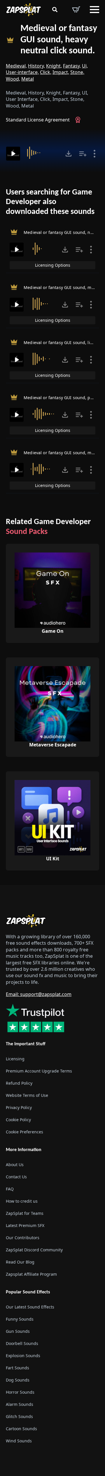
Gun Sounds (18, 1331)
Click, (45, 72)
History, (36, 66)
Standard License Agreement (38, 120)
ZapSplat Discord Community (34, 1250)
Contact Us (16, 1176)
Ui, (85, 66)
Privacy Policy (19, 1107)
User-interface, (22, 72)
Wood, (13, 79)
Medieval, (16, 66)
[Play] (13, 154)
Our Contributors (22, 1237)
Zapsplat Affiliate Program (31, 1274)
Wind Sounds (19, 1441)
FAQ (10, 1189)
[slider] (43, 153)
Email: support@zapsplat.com (38, 994)
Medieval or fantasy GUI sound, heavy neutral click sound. (58, 40)
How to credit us (22, 1201)
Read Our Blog (20, 1262)
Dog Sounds (17, 1380)
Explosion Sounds (23, 1355)
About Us (15, 1164)
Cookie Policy (18, 1119)
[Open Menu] (94, 9)
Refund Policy (19, 1083)
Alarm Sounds (19, 1404)
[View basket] (76, 9)
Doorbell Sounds (22, 1343)
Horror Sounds (20, 1392)
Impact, (60, 72)
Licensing (15, 1058)
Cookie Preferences (24, 1132)
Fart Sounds (17, 1367)
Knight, (54, 66)
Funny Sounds (20, 1319)
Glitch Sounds (19, 1416)
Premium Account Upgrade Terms (39, 1071)
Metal (27, 79)
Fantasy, (72, 66)
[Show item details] (94, 154)
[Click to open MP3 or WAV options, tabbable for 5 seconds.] (69, 154)
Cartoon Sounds (21, 1428)
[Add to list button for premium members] (82, 154)
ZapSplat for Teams (24, 1213)
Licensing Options (52, 265)
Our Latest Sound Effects (30, 1307)
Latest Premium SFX (25, 1225)
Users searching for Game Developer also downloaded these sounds (50, 202)
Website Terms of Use (27, 1095)
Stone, (77, 72)
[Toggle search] (54, 9)
